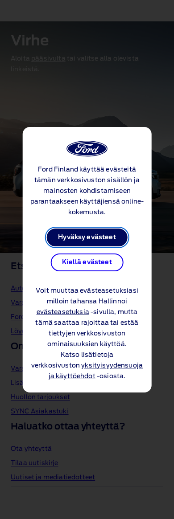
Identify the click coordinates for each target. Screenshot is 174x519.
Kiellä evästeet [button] (87, 262)
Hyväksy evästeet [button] (87, 237)
